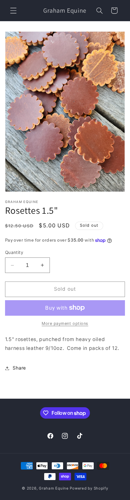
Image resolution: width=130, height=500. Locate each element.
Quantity (14, 252)
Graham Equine (54, 488)
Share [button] (19, 368)
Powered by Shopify (89, 488)
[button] (13, 10)
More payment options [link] (65, 323)
